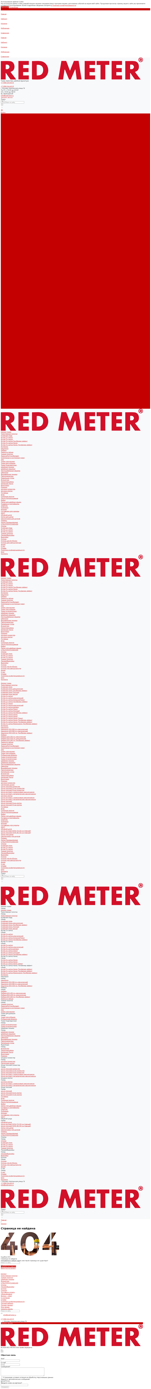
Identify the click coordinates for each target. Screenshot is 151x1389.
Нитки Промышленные (9, 376)
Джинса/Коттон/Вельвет (10, 138)
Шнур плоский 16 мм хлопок (11, 339)
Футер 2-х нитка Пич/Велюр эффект (14, 238)
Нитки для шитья (7, 371)
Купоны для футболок (9, 203)
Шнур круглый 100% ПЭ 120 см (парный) (16, 367)
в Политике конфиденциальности (63, 5)
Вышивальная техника (9, 157)
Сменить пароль (7, 1309)
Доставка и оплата (8, 1292)
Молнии (4, 360)
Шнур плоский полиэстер (10, 323)
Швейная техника (7, 149)
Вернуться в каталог (8, 1268)
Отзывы (3, 210)
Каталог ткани (6, 219)
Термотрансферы (7, 164)
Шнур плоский (6, 338)
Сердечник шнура (7, 321)
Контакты (4, 408)
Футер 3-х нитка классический (12, 242)
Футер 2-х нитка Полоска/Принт (13, 236)
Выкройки (4, 199)
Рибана (3, 133)
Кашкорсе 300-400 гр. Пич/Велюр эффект (16, 269)
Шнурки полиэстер (8, 172)
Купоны (3, 201)
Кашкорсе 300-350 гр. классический (14, 266)
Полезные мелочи (7, 179)
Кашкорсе (4, 131)
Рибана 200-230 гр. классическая (13, 273)
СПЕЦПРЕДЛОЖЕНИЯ (9, 186)
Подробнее (13, 7)
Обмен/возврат (6, 1294)
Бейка (3, 183)
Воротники (5, 168)
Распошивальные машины (10, 153)
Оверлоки (4, 155)
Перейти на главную (8, 1266)
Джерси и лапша (7, 135)
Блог (2, 406)
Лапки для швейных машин (11, 184)
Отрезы (3, 188)
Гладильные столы (7, 160)
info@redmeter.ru (7, 96)
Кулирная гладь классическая (12, 225)
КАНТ (3, 363)
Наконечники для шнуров (10, 373)
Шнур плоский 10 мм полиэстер (13, 325)
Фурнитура (5, 162)
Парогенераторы (7, 159)
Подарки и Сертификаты (10, 354)
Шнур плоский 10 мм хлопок (11, 341)
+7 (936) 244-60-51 (7, 1183)
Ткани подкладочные (9, 148)
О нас (3, 400)
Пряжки (4, 374)
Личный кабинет (7, 1303)
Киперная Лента (7, 166)
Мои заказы (5, 1307)
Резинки (4, 170)
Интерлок (4, 129)
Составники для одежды (10, 362)
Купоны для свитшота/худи (11, 205)
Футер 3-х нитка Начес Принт (12, 255)
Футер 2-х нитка (7, 120)
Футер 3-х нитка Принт (9, 245)
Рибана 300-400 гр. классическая (13, 275)
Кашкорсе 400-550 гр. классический (14, 267)
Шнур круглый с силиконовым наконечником (17, 328)
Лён (2, 142)
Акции (3, 398)
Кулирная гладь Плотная (10, 229)
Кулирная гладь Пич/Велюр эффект (14, 227)
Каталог (4, 1274)
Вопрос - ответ (6, 1296)
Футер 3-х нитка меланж (10, 243)
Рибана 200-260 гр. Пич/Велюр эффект (15, 277)
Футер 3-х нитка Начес (9, 125)
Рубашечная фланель (9, 291)
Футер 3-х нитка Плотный (10, 247)
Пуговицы (4, 175)
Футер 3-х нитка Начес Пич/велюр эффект (16, 127)
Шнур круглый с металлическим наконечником (18, 330)
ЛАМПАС (4, 356)
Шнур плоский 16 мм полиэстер (12, 327)
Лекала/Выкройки (7, 197)
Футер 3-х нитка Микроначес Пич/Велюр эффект (19, 260)
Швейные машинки (8, 151)
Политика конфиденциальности (13, 212)
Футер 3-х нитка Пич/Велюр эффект (14, 124)
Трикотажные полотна (9, 116)
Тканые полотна (7, 136)
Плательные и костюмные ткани (13, 140)
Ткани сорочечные (8, 144)
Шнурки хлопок (7, 173)
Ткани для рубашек (8, 146)
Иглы (3, 177)
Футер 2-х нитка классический (12, 234)
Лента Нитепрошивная (9, 181)
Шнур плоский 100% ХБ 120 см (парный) (16, 369)
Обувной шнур (6, 365)
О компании (5, 1298)
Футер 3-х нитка (7, 122)
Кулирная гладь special (9, 231)
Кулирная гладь (6, 118)
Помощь (4, 1290)
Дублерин (4, 358)
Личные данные (7, 1305)
